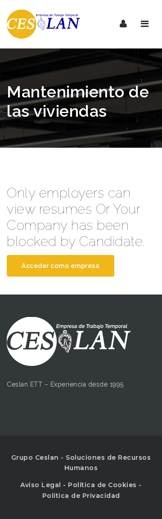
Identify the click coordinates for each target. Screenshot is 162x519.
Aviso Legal (40, 485)
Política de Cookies (102, 485)
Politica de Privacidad (81, 496)
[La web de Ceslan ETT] (45, 24)
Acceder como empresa (60, 265)
